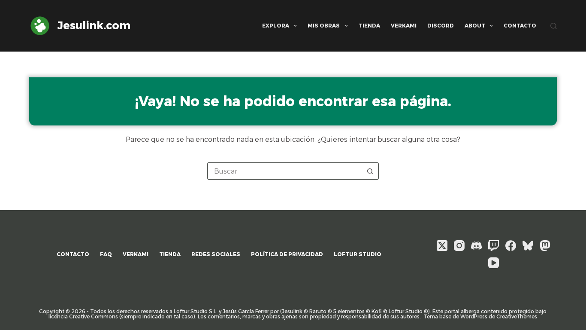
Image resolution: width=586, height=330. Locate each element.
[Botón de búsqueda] (370, 171)
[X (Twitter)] (442, 245)
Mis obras (324, 25)
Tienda (369, 25)
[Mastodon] (545, 245)
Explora (275, 25)
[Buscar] (553, 26)
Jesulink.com (93, 25)
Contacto (520, 25)
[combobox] (285, 171)
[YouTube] (493, 262)
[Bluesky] (528, 245)
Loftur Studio (357, 254)
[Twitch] (493, 245)
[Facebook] (510, 245)
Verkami (404, 25)
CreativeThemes (516, 316)
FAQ (106, 254)
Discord (440, 25)
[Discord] (476, 245)
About (475, 25)
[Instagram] (459, 245)
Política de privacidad (287, 254)
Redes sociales (215, 254)
